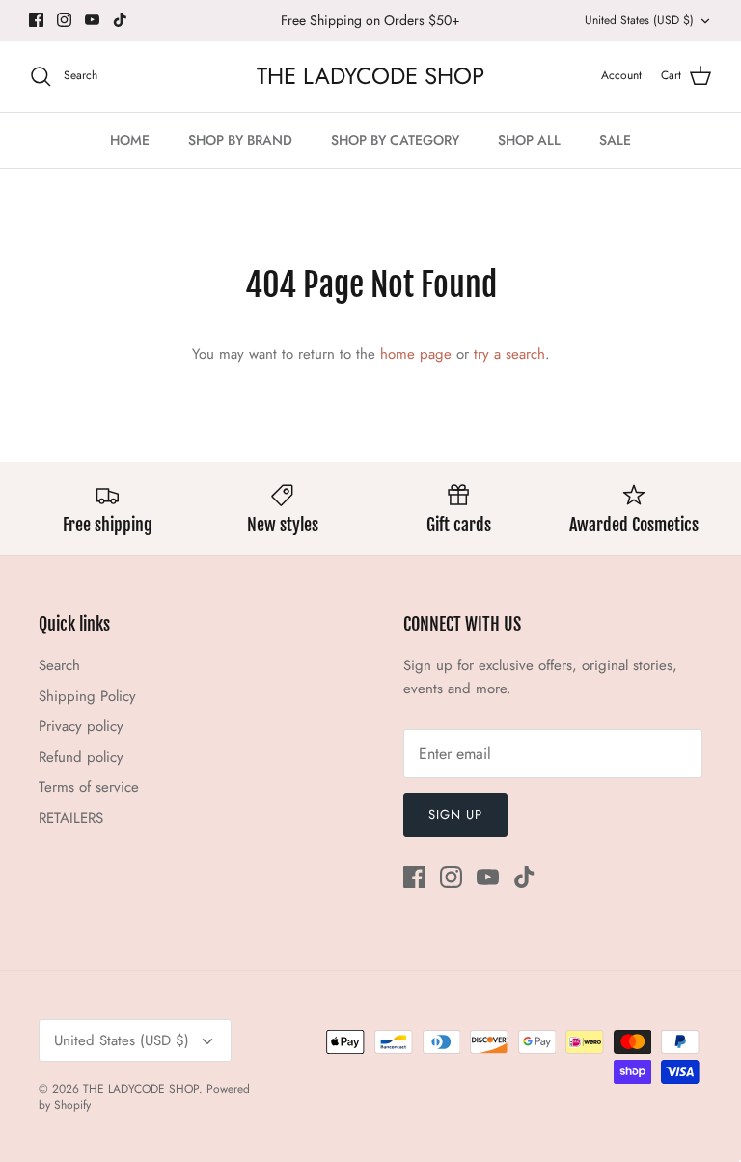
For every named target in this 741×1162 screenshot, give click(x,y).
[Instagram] (64, 20)
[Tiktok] (120, 20)
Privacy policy (81, 726)
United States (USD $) (639, 20)
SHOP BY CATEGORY (395, 139)
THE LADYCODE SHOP (141, 1088)
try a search (509, 354)
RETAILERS (71, 817)
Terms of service (89, 786)
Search (59, 665)
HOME (130, 139)
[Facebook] (36, 20)
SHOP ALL (529, 139)
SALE (615, 139)
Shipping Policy (87, 696)
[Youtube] (92, 20)
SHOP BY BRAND (240, 139)
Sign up (455, 814)
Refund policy (81, 757)
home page (416, 354)
